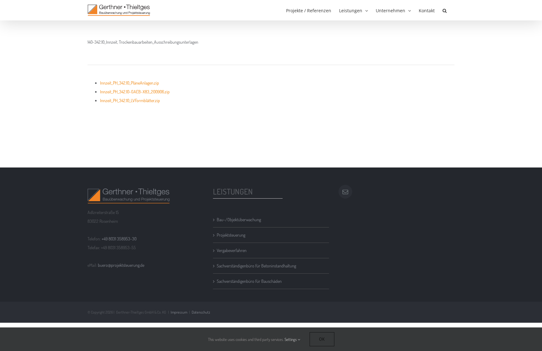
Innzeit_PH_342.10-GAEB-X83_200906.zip (135, 91)
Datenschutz (201, 312)
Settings (291, 339)
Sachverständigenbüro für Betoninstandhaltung (256, 265)
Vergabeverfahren (232, 250)
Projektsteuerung (231, 235)
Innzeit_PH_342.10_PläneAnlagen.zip (129, 82)
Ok (322, 339)
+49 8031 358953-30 (119, 238)
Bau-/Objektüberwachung (239, 219)
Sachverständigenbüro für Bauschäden (249, 281)
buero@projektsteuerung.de (121, 265)
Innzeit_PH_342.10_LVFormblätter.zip (130, 100)
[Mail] (345, 192)
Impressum (179, 312)
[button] (445, 10)
